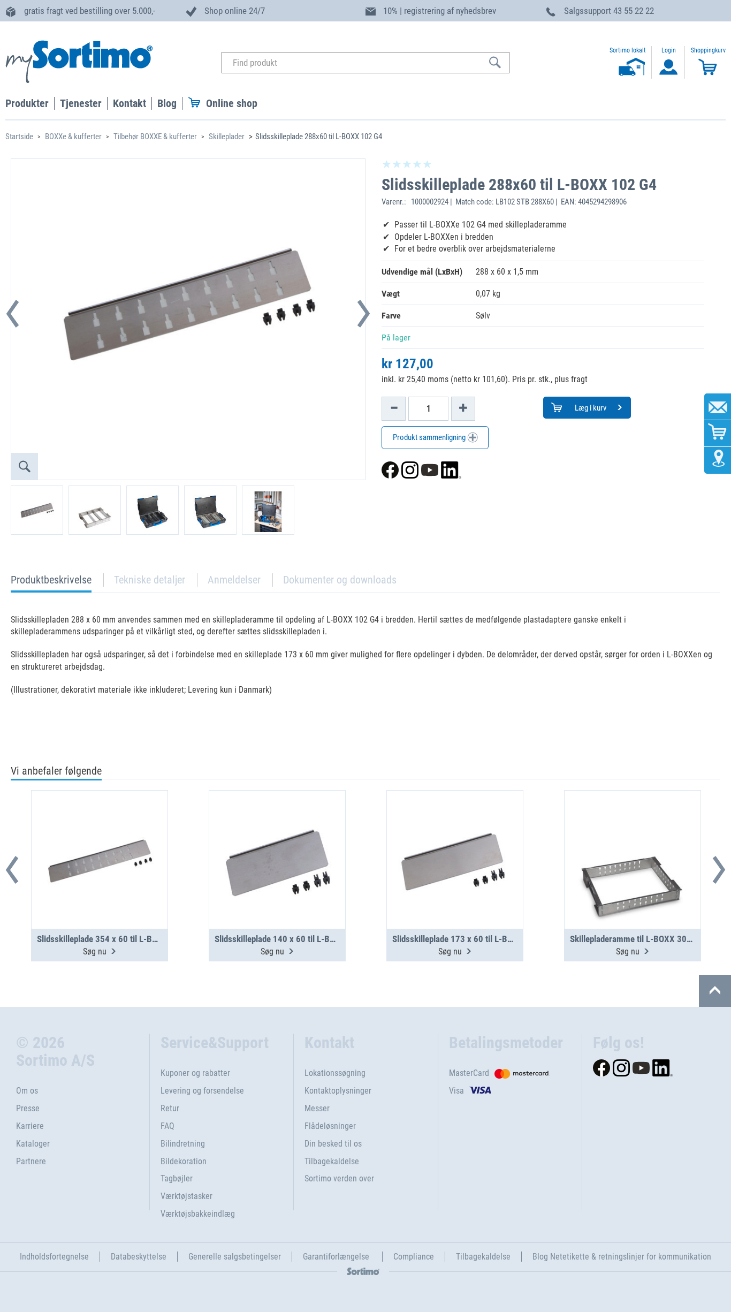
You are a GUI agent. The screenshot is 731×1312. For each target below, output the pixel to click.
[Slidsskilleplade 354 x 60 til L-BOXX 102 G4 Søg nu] (99, 833)
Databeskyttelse (138, 1257)
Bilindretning (183, 1144)
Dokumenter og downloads (340, 579)
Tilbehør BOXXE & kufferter (155, 136)
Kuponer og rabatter (195, 1073)
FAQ (167, 1126)
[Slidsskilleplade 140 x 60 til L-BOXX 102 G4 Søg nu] (277, 833)
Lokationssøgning (335, 1073)
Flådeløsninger (330, 1126)
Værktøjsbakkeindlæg (198, 1214)
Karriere (30, 1126)
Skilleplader (227, 136)
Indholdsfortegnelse (54, 1257)
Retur (170, 1108)
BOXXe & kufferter (73, 136)
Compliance (413, 1257)
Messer (317, 1108)
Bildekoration (184, 1161)
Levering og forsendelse (202, 1091)
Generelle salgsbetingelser (234, 1257)
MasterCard (469, 1073)
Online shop (231, 103)
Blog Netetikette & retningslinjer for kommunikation (621, 1257)
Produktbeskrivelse (51, 583)
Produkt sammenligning (430, 437)
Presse (28, 1108)
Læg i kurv (589, 408)
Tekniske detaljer (149, 579)
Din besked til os (333, 1144)
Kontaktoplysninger (337, 1091)
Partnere (31, 1161)
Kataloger (33, 1144)
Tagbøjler (177, 1178)
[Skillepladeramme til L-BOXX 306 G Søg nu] (632, 833)
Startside (19, 136)
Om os (27, 1091)
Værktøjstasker (186, 1196)
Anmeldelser (234, 579)
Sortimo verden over (339, 1178)
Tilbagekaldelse (331, 1161)
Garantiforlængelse (337, 1257)
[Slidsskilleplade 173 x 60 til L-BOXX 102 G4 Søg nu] (455, 833)
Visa (456, 1091)
